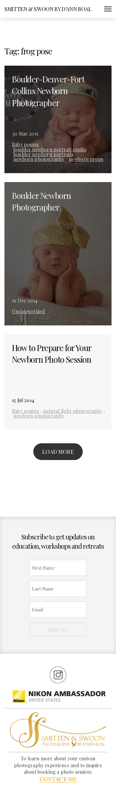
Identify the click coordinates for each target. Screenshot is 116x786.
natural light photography (73, 410)
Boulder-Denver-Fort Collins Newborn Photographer (48, 90)
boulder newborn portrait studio (50, 149)
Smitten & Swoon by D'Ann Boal (48, 9)
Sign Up (58, 629)
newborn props (86, 158)
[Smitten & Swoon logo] (58, 729)
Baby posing (25, 144)
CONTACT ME (58, 779)
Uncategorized (28, 311)
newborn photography (38, 158)
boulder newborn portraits (43, 154)
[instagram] (58, 675)
